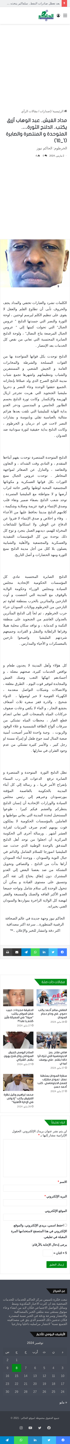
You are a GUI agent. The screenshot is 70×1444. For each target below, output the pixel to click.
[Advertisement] (35, 62)
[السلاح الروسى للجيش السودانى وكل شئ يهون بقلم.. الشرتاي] (18, 1040)
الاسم (62, 1181)
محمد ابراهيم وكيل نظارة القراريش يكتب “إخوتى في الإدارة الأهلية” (18, 1098)
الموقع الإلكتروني (56, 1210)
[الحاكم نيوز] (46, 15)
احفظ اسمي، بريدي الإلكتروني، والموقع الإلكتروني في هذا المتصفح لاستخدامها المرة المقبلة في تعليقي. (39, 1231)
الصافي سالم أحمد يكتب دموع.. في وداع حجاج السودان (52, 1014)
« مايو (63, 1402)
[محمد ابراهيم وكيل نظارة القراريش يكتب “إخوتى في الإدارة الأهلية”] (18, 1082)
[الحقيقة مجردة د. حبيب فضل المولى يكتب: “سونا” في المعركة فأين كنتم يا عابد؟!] (18, 997)
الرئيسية (58, 111)
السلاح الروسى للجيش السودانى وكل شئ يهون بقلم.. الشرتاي (18, 1056)
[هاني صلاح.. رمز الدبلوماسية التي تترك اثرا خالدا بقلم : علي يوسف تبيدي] (52, 1040)
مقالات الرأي (29, 111)
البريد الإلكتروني (56, 1196)
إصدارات (45, 111)
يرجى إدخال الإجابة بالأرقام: (49, 1244)
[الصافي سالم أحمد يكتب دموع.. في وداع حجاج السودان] (52, 997)
